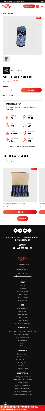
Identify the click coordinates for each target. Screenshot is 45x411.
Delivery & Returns (22, 292)
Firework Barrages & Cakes (22, 334)
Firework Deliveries (22, 308)
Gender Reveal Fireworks (22, 388)
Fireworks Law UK (22, 320)
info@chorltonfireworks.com (23, 276)
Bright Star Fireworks (22, 360)
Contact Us (22, 289)
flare (28, 107)
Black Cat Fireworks (23, 357)
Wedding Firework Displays (22, 377)
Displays (22, 343)
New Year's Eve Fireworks (22, 385)
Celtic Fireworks (22, 366)
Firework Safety (22, 311)
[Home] (6, 6)
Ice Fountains (22, 340)
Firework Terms (22, 317)
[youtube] (25, 230)
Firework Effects (23, 314)
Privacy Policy (23, 409)
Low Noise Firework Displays (22, 391)
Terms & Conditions (22, 297)
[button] (5, 161)
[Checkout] (41, 6)
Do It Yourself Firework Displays (22, 394)
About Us (22, 286)
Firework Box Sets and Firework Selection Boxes (22, 331)
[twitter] (16, 230)
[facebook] (20, 230)
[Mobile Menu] (37, 6)
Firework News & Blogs (22, 323)
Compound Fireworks (22, 337)
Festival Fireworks (22, 383)
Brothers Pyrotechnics (22, 363)
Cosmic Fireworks (22, 369)
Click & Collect (22, 294)
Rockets (22, 346)
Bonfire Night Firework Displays (22, 380)
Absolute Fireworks (22, 354)
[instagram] (29, 230)
